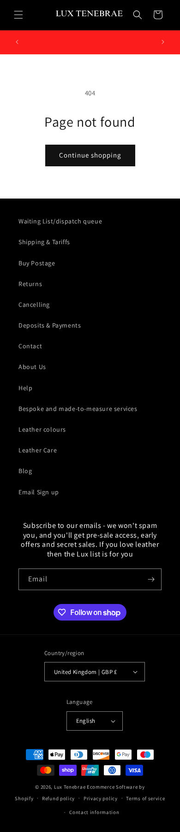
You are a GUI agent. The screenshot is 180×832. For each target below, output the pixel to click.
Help (25, 388)
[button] (18, 15)
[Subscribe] (151, 579)
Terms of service (145, 798)
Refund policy (58, 798)
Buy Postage (36, 263)
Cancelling (34, 304)
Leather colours (42, 429)
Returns (30, 284)
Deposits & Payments (49, 325)
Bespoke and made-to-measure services (78, 408)
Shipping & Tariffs (44, 242)
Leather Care (37, 450)
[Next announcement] (163, 42)
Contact (30, 346)
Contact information (94, 812)
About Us (32, 367)
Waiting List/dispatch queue (60, 221)
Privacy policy (101, 798)
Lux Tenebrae (69, 787)
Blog (25, 471)
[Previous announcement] (17, 42)
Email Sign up (38, 492)
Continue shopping (90, 155)
